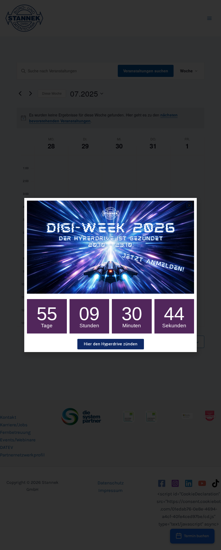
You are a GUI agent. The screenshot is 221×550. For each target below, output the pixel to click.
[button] (189, 205)
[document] (110, 275)
